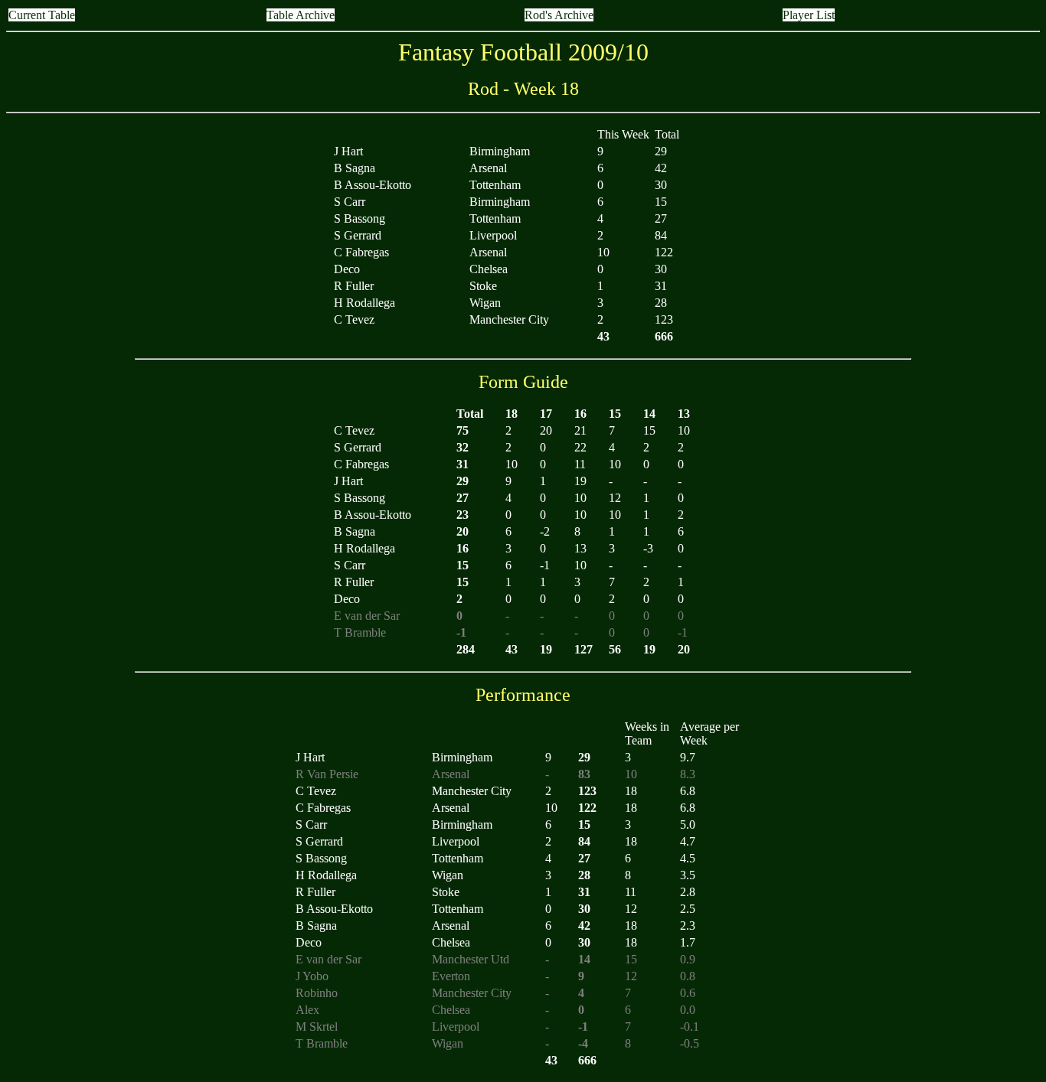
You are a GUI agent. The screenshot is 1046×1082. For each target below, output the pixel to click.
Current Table (41, 14)
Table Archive (300, 14)
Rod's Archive (559, 14)
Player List (809, 14)
